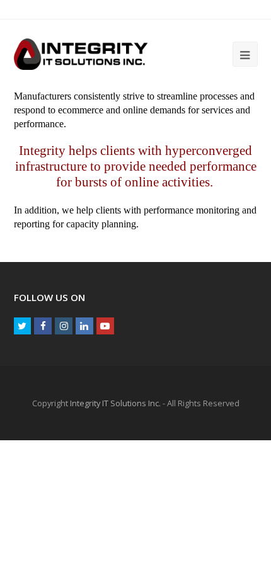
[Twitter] (23, 326)
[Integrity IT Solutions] (81, 53)
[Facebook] (43, 326)
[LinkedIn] (84, 326)
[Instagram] (63, 326)
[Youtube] (105, 326)
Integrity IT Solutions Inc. (115, 403)
